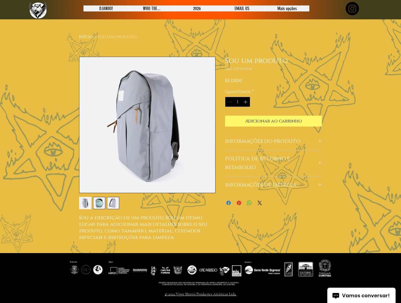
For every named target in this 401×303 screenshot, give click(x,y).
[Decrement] (229, 102)
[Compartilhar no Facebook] (228, 203)
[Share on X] (259, 203)
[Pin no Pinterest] (239, 203)
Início (86, 37)
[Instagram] (352, 8)
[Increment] (246, 102)
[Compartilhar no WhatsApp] (249, 203)
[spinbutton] (238, 102)
